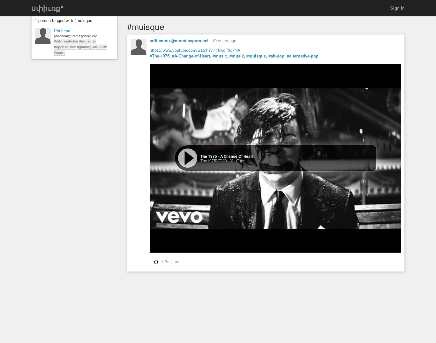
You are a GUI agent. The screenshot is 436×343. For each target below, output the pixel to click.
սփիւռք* (47, 8)
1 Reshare (170, 261)
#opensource (65, 46)
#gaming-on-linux (92, 46)
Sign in (397, 8)
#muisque (87, 41)
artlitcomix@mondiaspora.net (179, 40)
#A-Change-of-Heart (191, 56)
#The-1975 (159, 56)
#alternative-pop (303, 56)
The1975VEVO (213, 160)
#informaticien (66, 41)
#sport (59, 52)
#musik (236, 56)
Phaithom (62, 30)
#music (220, 56)
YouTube (237, 160)
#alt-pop (276, 56)
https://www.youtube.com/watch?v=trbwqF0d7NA (195, 50)
